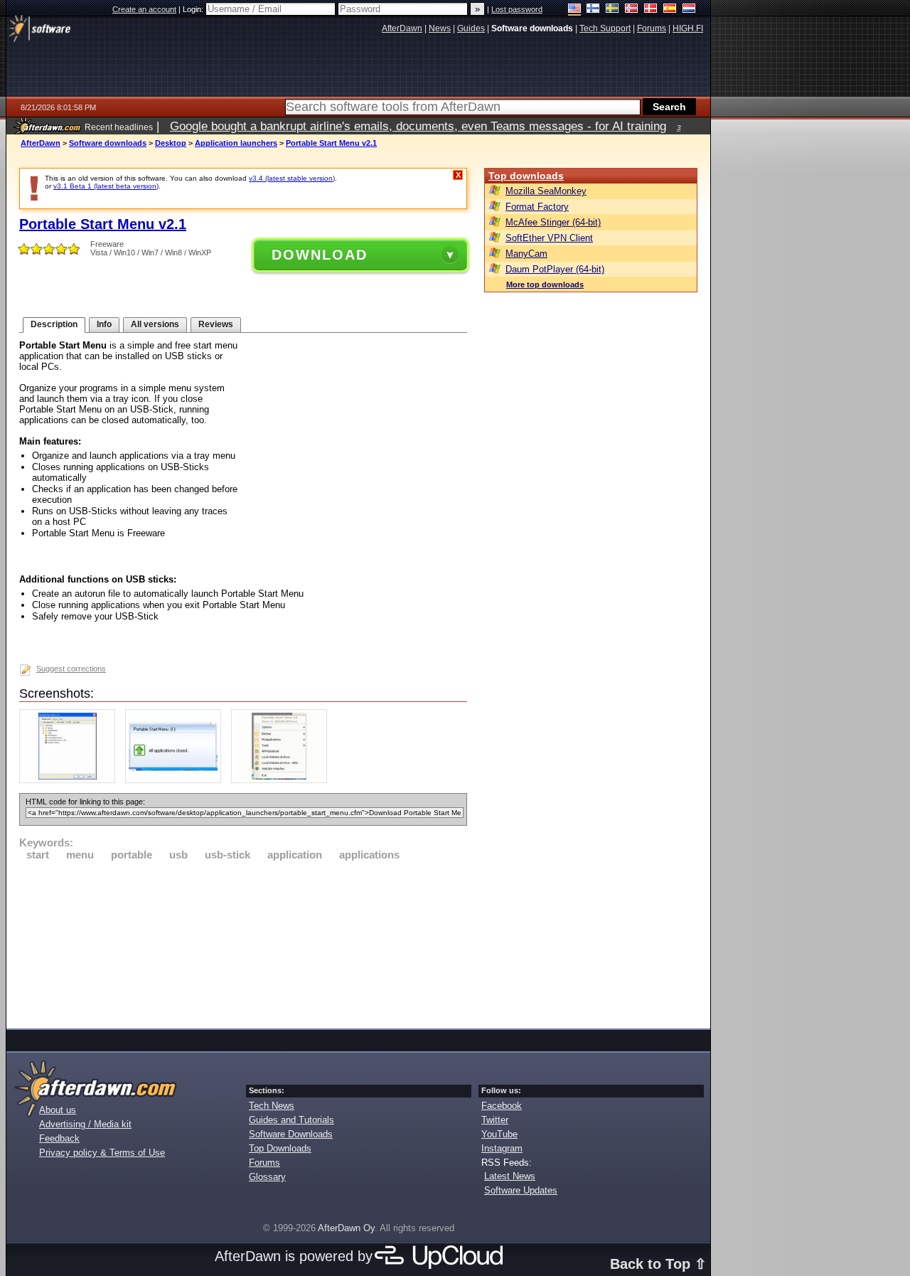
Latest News (509, 1176)
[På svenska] (612, 10)
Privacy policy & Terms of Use (102, 1152)
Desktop (170, 143)
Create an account (144, 9)
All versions (155, 324)
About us (57, 1110)
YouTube (499, 1134)
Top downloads (526, 175)
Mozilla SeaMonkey (546, 191)
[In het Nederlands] (689, 10)
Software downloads (107, 143)
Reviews (215, 324)
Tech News (271, 1105)
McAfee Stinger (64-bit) (553, 222)
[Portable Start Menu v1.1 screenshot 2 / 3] (176, 780)
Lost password (516, 9)
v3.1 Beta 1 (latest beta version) (106, 186)
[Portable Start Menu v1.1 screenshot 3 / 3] (282, 780)
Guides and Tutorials (291, 1120)
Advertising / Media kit (85, 1124)
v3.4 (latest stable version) (292, 178)
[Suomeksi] (593, 10)
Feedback (59, 1138)
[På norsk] (631, 10)
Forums (264, 1162)
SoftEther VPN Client (549, 238)
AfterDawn (40, 143)
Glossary (267, 1176)
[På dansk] (651, 10)
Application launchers (236, 143)
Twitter (494, 1120)
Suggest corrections (71, 668)
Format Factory (537, 206)
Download (320, 254)
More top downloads (545, 284)
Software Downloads (291, 1134)
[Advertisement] (243, 942)
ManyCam (526, 253)
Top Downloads (280, 1148)
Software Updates (520, 1190)
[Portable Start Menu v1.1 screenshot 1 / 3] (70, 780)
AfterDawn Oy (346, 1228)
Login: (194, 9)
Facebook (501, 1105)
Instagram (502, 1148)
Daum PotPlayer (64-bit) (554, 269)
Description (54, 324)
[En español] (670, 10)
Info (104, 324)
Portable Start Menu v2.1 (331, 143)
